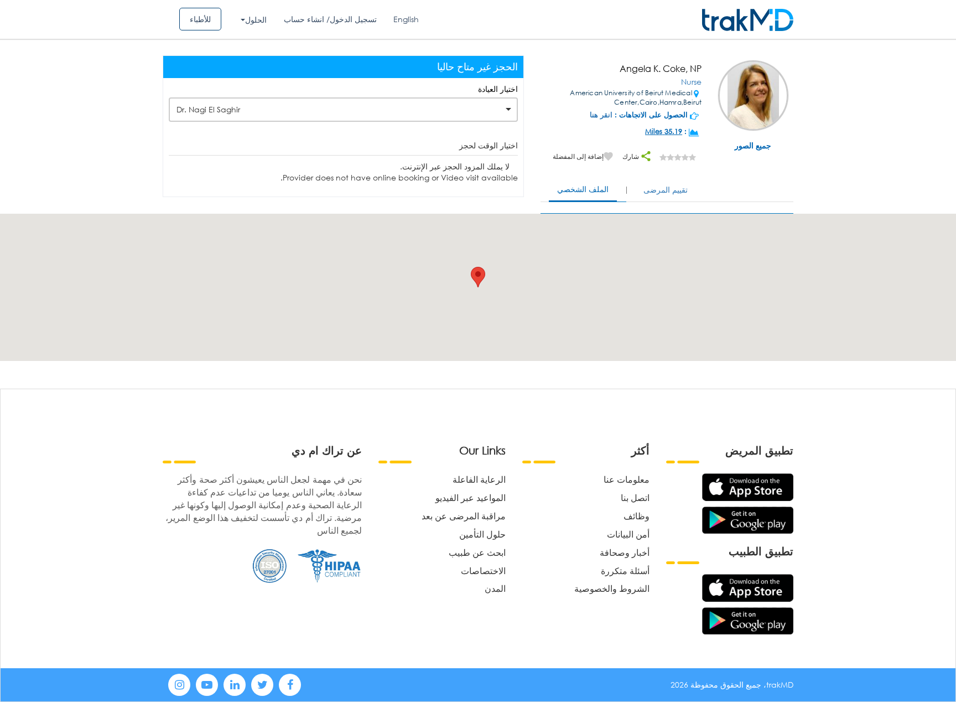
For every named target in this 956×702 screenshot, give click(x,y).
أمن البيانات (628, 534)
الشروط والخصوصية (612, 588)
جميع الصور (753, 145)
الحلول (256, 19)
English (406, 19)
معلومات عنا (627, 479)
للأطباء (200, 19)
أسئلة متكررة (625, 570)
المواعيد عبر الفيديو (470, 497)
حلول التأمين (482, 534)
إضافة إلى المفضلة (578, 156)
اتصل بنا (635, 497)
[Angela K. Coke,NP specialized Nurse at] (753, 96)
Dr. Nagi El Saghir (208, 109)
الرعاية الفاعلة (479, 479)
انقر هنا (601, 115)
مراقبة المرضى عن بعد (464, 516)
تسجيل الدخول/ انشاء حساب (330, 19)
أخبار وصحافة (625, 552)
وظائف (637, 516)
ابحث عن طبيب (477, 552)
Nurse (691, 81)
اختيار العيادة (498, 89)
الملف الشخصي (583, 189)
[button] (478, 277)
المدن (495, 588)
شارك (631, 156)
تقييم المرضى (665, 189)
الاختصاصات (483, 570)
